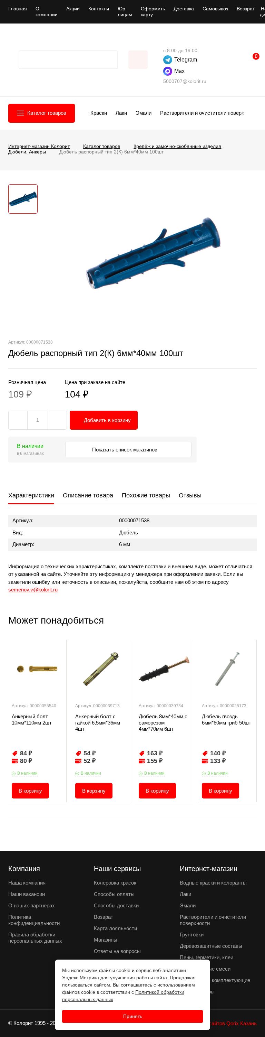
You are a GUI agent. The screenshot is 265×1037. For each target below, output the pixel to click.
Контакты (98, 8)
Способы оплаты (114, 894)
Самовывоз (215, 8)
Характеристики (31, 495)
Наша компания (27, 883)
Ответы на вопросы (117, 951)
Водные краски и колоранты (213, 883)
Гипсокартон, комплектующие (215, 980)
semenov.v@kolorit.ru (33, 589)
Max (179, 71)
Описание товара (88, 495)
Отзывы (190, 495)
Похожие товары (146, 495)
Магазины (105, 940)
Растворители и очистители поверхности (209, 113)
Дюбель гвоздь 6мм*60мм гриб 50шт (226, 719)
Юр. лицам (125, 11)
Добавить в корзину (107, 420)
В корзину (30, 791)
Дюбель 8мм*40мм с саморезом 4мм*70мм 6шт (163, 722)
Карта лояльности (115, 928)
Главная (17, 8)
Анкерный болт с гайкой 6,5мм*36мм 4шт (97, 722)
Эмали (143, 113)
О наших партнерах (31, 905)
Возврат (246, 8)
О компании (47, 11)
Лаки (121, 113)
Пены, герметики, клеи (206, 957)
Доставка (184, 8)
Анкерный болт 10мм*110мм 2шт (32, 719)
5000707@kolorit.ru (184, 81)
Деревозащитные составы (211, 946)
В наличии (27, 773)
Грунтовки (192, 934)
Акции (73, 8)
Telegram (185, 60)
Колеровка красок (115, 883)
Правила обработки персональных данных (35, 938)
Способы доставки (116, 905)
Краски (98, 113)
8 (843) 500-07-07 (166, 40)
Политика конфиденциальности (34, 920)
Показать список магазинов (125, 449)
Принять (132, 1016)
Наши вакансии (26, 894)
